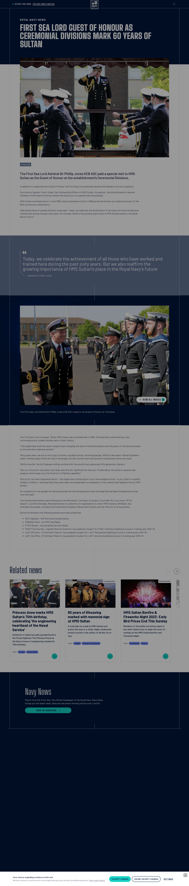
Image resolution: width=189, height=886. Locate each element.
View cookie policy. (97, 880)
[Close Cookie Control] (185, 875)
